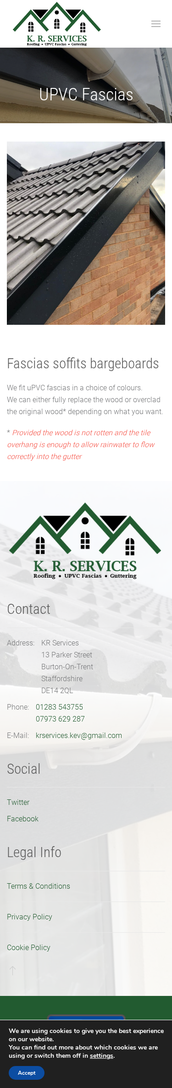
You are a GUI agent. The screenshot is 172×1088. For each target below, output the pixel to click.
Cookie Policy (28, 947)
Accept (26, 1073)
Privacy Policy (29, 917)
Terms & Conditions (38, 886)
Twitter (18, 802)
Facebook (23, 819)
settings (101, 1056)
